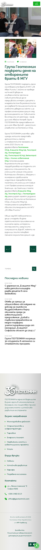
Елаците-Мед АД (18, 150)
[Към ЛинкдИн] (30, 544)
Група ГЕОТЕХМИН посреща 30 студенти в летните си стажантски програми (20, 341)
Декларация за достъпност (19, 536)
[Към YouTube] (34, 544)
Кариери (11, 470)
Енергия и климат (15, 438)
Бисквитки (19, 530)
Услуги (10, 449)
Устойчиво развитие (17, 465)
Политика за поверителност (19, 533)
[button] (34, 56)
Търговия (11, 433)
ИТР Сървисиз (22, 522)
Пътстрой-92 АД (16, 155)
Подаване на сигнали (16, 474)
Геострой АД (14, 194)
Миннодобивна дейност (18, 422)
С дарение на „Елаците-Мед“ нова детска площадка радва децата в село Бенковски (20, 290)
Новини (10, 461)
